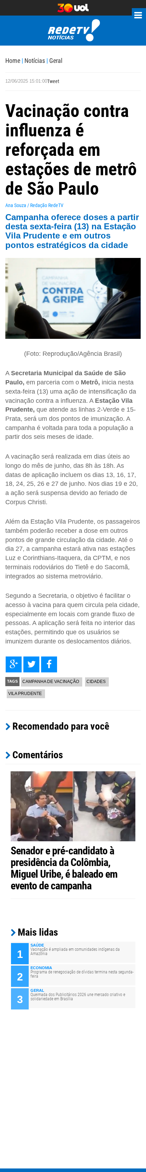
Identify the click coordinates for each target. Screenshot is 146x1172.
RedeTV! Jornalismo (73, 31)
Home (12, 60)
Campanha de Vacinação (50, 681)
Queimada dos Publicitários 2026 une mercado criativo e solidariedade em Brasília (77, 996)
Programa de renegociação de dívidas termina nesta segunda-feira (82, 974)
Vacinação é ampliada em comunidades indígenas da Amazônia (75, 951)
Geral (55, 60)
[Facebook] (49, 664)
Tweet (53, 81)
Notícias (34, 60)
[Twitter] (31, 664)
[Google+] (14, 664)
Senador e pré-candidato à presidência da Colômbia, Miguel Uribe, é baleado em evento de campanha (64, 868)
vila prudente (25, 693)
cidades (96, 681)
